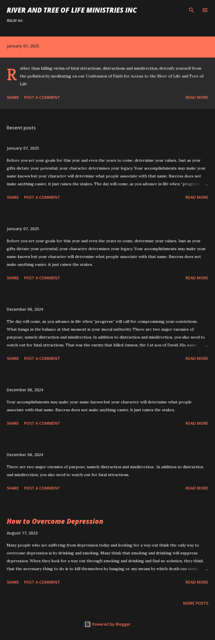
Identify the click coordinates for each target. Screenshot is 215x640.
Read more (197, 97)
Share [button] (13, 97)
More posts (195, 603)
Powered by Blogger (111, 624)
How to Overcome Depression (55, 521)
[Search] (191, 10)
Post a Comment (42, 97)
